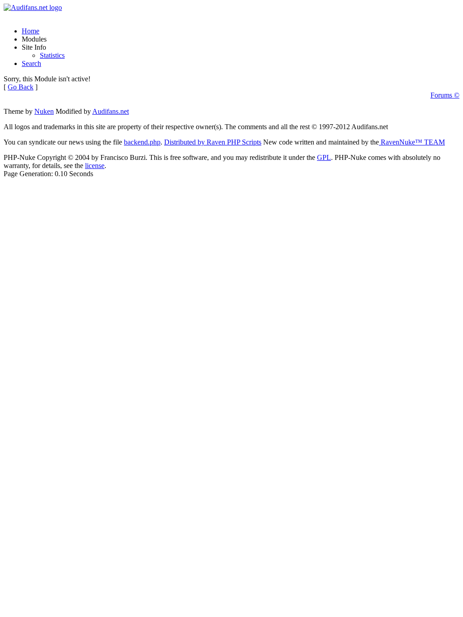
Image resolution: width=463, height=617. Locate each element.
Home (30, 31)
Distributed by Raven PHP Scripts (212, 142)
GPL (324, 157)
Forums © (444, 95)
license (94, 165)
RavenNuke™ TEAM (412, 142)
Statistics (52, 55)
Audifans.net (110, 111)
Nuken (44, 111)
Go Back (20, 87)
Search (31, 63)
